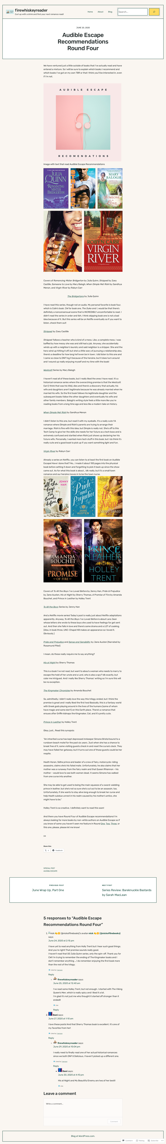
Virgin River (49, 451)
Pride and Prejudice (54, 642)
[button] (56, 188)
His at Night (50, 662)
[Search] (154, 11)
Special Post (49, 868)
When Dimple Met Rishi (55, 412)
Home (90, 12)
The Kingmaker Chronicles (57, 690)
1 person (59, 970)
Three (114, 823)
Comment (114, 1121)
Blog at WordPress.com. (83, 1136)
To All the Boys (51, 607)
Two (108, 823)
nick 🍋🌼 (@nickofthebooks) (104, 933)
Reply (51, 974)
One (103, 823)
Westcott (48, 370)
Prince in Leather (52, 722)
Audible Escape (50, 871)
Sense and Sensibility (79, 642)
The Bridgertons (75, 296)
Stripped (48, 331)
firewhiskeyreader (31, 10)
